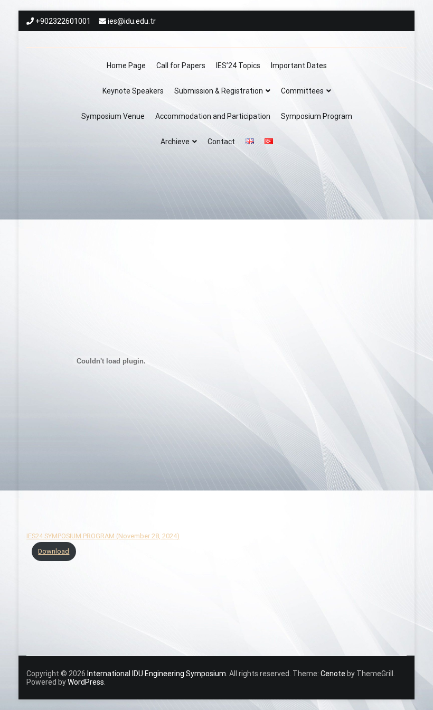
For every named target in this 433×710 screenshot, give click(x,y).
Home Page (126, 65)
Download (53, 551)
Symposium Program (316, 116)
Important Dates (299, 65)
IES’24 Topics (238, 65)
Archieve (175, 141)
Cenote (333, 673)
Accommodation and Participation (212, 116)
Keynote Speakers (133, 91)
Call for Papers (180, 65)
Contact (221, 141)
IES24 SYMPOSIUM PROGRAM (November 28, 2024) (103, 536)
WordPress (86, 682)
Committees (302, 91)
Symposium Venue (113, 116)
